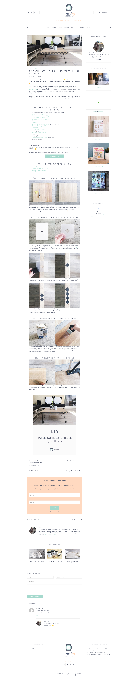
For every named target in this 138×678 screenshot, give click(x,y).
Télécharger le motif (55, 156)
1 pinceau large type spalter (38, 129)
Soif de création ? (102, 12)
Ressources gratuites (70, 27)
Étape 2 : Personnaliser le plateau (40, 168)
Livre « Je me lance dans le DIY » (97, 652)
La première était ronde (57, 88)
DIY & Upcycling (52, 27)
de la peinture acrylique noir (39, 132)
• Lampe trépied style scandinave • (98, 215)
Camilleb (38, 608)
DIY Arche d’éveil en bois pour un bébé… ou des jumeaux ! (71, 563)
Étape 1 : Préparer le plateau (39, 167)
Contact (88, 27)
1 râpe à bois (35, 127)
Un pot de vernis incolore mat (39, 114)
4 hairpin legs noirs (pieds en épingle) (41, 116)
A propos (81, 27)
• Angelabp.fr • (98, 87)
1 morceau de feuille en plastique (40, 137)
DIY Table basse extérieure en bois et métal (99, 654)
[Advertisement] (98, 247)
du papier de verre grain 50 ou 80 (40, 124)
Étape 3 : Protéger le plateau (39, 170)
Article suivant (76, 519)
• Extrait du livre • (98, 139)
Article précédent (33, 519)
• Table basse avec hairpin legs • (98, 216)
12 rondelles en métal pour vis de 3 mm (41, 119)
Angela (32, 76)
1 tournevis (34, 122)
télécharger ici (75, 247)
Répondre (38, 615)
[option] (37, 557)
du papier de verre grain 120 (39, 126)
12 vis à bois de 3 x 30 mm (38, 117)
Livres (60, 27)
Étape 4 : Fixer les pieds (37, 171)
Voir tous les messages (50, 534)
